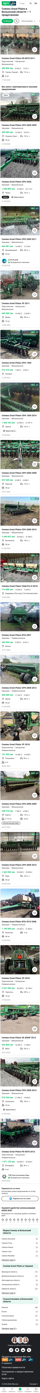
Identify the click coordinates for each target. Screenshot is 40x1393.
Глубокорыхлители (19, 1320)
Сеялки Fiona (19, 1243)
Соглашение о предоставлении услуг (17, 1372)
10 (37, 1222)
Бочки (19, 1312)
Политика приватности (13, 1367)
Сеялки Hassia (19, 1247)
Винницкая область (19, 1272)
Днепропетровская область (19, 1276)
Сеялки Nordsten (19, 1256)
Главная (4, 1391)
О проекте (7, 1363)
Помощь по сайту (20, 1345)
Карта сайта (8, 1378)
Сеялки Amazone (19, 1239)
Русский (33, 1384)
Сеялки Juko (19, 1252)
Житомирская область (19, 1280)
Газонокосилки (19, 1316)
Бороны (19, 1307)
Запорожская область (19, 1285)
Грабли (19, 1324)
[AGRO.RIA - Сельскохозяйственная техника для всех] (10, 3)
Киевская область (19, 1289)
